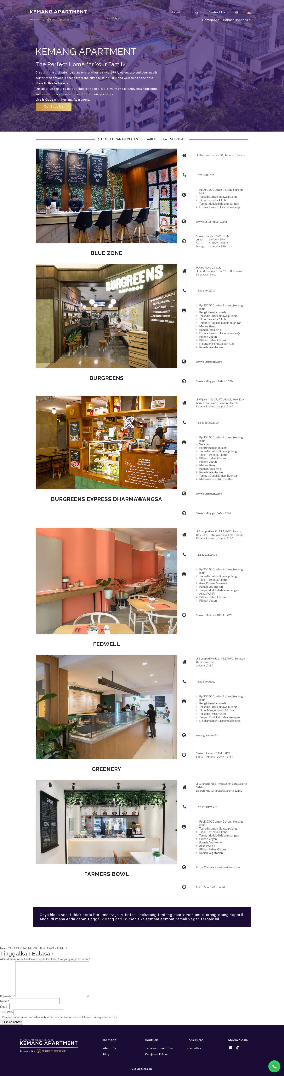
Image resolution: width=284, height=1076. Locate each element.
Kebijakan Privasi (156, 1054)
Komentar (7, 996)
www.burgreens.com (209, 361)
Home (176, 12)
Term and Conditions (159, 1048)
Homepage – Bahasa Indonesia (226, 20)
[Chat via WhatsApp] (274, 1066)
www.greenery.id (207, 735)
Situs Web (6, 1012)
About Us (109, 1048)
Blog (194, 12)
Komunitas (194, 1048)
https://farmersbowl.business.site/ (218, 867)
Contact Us (216, 12)
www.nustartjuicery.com (211, 221)
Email (4, 1006)
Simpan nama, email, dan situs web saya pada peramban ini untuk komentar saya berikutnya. (60, 1017)
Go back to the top (142, 1068)
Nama (4, 1001)
